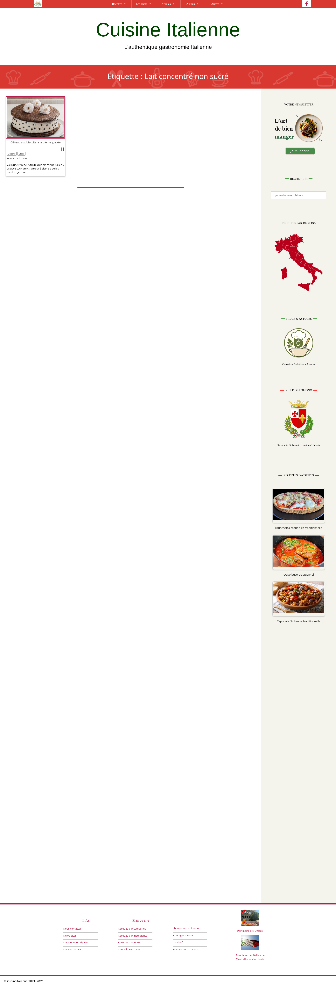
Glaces (21, 153)
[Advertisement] (298, 702)
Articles (166, 3)
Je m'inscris (300, 151)
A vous (190, 3)
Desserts (11, 153)
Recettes (117, 3)
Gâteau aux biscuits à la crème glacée (35, 142)
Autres (215, 3)
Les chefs (141, 3)
